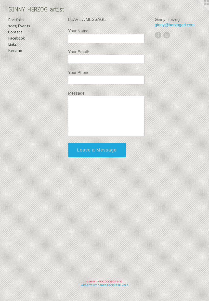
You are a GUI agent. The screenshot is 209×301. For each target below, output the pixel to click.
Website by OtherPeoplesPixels (104, 285)
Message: (77, 93)
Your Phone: (79, 72)
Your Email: (78, 52)
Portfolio (16, 19)
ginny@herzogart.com (174, 25)
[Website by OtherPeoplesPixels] (199, 10)
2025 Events (19, 25)
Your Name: (78, 31)
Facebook (16, 38)
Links (12, 44)
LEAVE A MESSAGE (87, 19)
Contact (15, 32)
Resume (15, 50)
